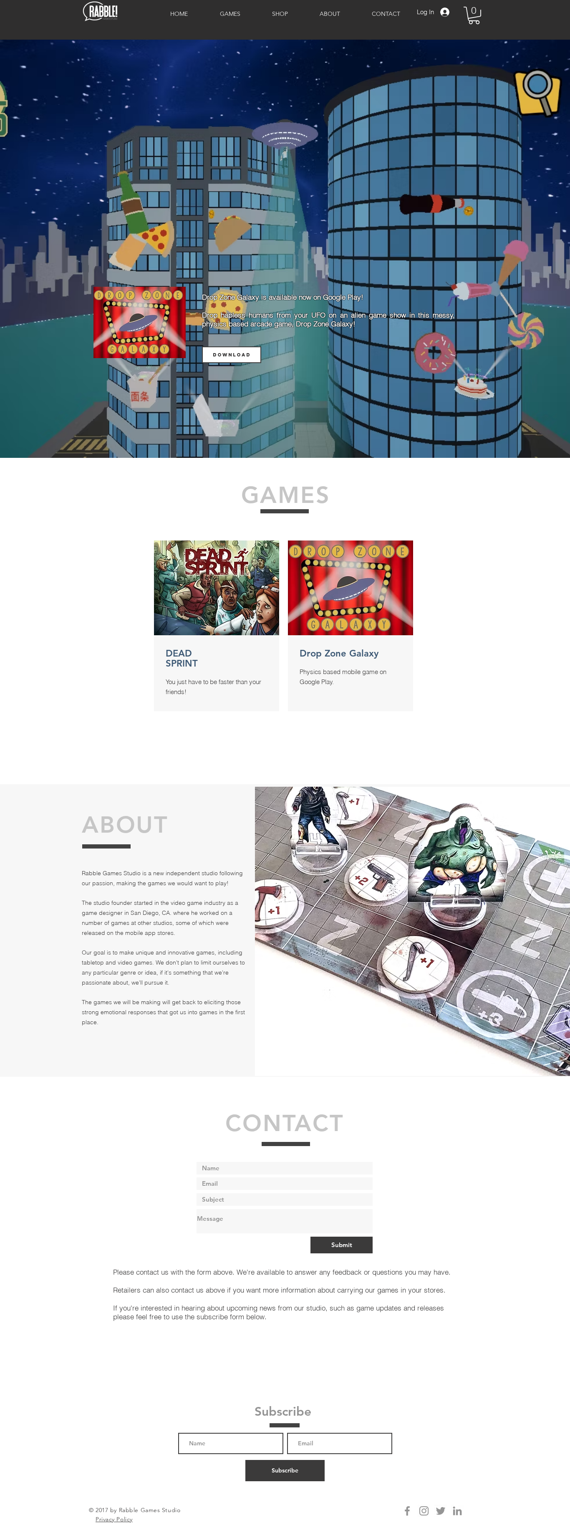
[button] (474, 15)
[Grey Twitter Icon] (440, 1511)
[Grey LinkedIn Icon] (457, 1511)
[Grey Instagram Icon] (424, 1511)
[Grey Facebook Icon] (407, 1511)
